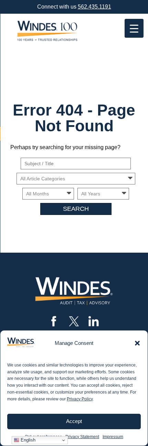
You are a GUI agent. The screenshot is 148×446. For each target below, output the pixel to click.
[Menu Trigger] (134, 28)
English (27, 440)
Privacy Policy (80, 399)
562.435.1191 (94, 7)
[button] (137, 343)
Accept (74, 421)
